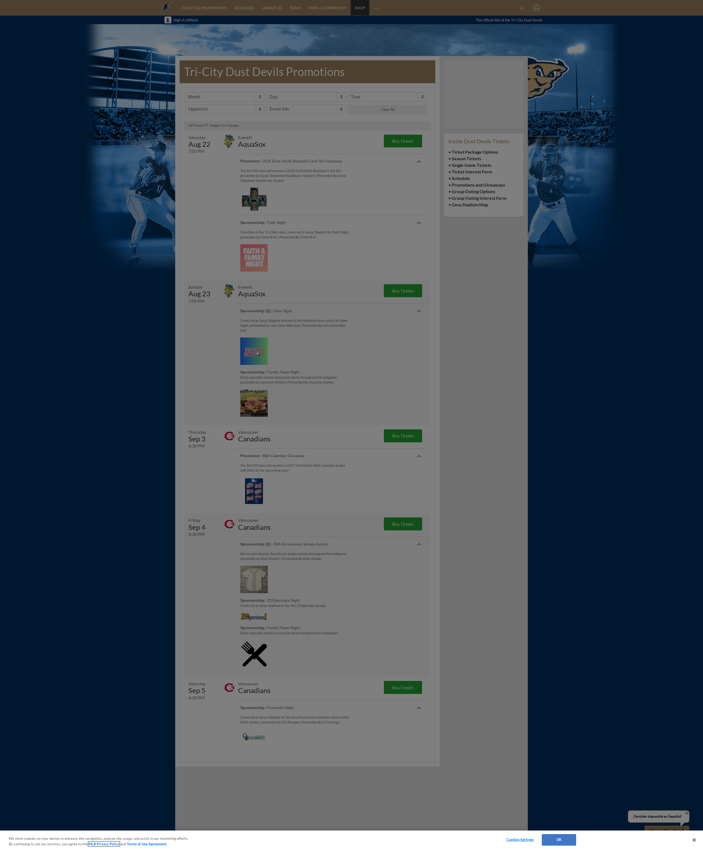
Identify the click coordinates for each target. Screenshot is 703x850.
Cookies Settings (520, 839)
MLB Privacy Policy (103, 844)
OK (559, 839)
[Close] (694, 840)
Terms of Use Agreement (146, 844)
